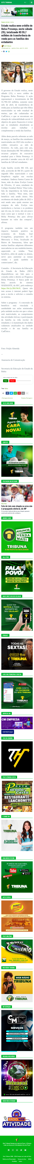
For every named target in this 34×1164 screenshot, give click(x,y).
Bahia (12, 22)
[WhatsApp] (9, 51)
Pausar (12, 381)
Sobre (20, 1161)
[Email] (23, 393)
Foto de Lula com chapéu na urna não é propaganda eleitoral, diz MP (16, 507)
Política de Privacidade (9, 1159)
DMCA (29, 1159)
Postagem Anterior (7, 398)
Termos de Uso (22, 1159)
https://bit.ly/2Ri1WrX (10, 288)
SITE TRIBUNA (6, 2)
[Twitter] (6, 51)
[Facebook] (4, 51)
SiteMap (14, 1161)
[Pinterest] (19, 393)
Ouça (5, 381)
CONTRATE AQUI (8, 732)
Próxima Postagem (26, 398)
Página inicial (5, 22)
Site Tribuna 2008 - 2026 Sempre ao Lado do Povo (17, 1156)
